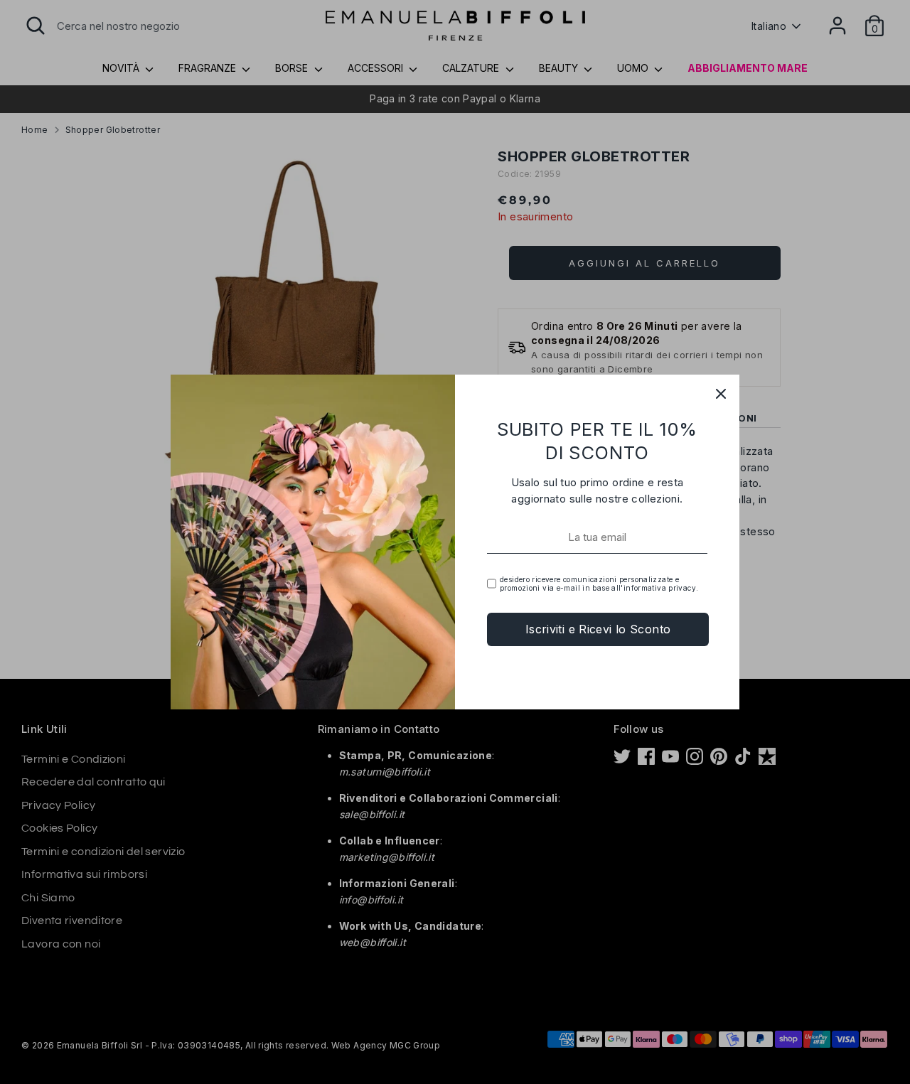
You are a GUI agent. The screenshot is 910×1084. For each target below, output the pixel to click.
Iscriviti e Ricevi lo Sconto (598, 629)
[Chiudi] (721, 393)
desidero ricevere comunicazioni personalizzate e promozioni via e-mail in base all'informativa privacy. (599, 583)
